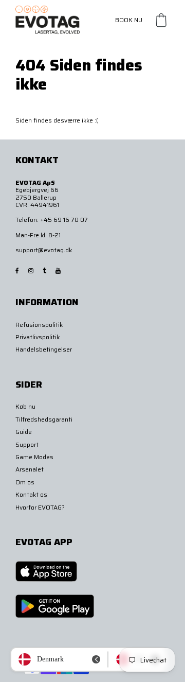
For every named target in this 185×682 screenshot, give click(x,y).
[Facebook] (18, 270)
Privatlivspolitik (37, 337)
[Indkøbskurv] (161, 20)
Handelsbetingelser (43, 349)
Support (27, 444)
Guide (23, 431)
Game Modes (34, 457)
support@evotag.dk (43, 250)
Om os (24, 482)
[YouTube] (58, 270)
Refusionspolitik (39, 324)
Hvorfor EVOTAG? (40, 507)
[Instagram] (31, 270)
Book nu (128, 20)
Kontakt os (31, 494)
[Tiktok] (45, 270)
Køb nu (25, 406)
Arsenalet (29, 469)
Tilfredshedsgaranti (43, 419)
